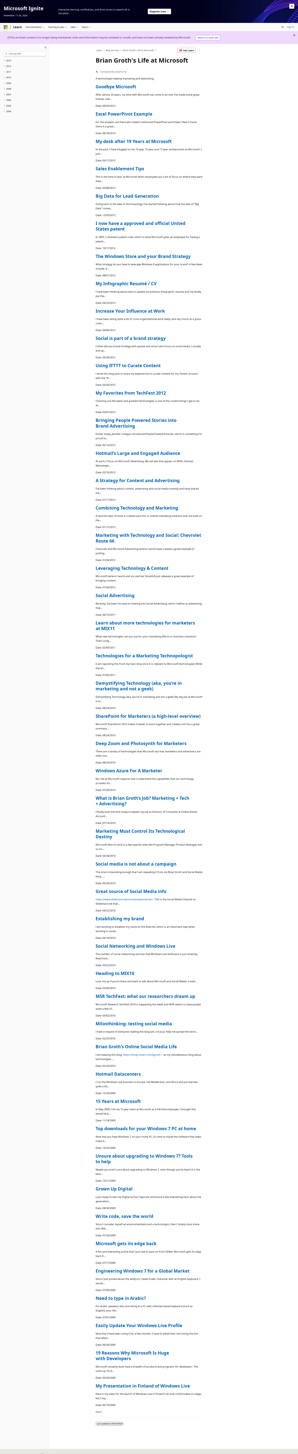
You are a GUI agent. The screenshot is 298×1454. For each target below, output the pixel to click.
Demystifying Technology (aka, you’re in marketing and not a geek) (139, 686)
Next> (99, 1412)
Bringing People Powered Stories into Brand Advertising (136, 423)
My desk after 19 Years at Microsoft (134, 141)
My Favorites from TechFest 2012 (131, 393)
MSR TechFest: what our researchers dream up (145, 996)
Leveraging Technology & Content (132, 568)
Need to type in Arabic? (121, 1298)
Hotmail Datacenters (118, 1074)
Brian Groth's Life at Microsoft (138, 50)
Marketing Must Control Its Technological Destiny (140, 834)
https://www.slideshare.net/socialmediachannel (124, 899)
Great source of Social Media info (131, 891)
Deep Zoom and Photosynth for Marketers (141, 743)
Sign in (290, 26)
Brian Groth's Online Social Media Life (136, 1046)
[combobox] (25, 53)
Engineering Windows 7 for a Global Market (143, 1271)
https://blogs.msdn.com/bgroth (141, 1054)
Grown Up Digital (114, 1189)
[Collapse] (45, 47)
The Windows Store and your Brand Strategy (143, 256)
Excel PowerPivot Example (124, 114)
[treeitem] (25, 60)
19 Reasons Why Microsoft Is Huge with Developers (132, 1355)
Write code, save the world (124, 1216)
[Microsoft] (6, 27)
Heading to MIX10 (115, 973)
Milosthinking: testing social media (134, 1024)
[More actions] (199, 50)
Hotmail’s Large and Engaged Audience (138, 453)
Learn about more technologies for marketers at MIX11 (145, 625)
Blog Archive (112, 50)
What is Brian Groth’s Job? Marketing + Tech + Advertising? (142, 801)
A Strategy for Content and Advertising (138, 480)
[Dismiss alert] (291, 6)
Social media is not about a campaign (136, 864)
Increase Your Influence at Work (130, 311)
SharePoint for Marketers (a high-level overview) (148, 716)
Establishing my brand (120, 919)
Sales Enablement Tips (120, 169)
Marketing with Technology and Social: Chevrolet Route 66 (148, 538)
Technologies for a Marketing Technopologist (144, 656)
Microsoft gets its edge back (126, 1243)
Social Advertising (115, 595)
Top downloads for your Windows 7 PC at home (146, 1128)
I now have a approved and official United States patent (140, 226)
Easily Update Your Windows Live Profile (139, 1325)
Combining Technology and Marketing (137, 508)
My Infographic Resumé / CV (126, 283)
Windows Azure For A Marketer (129, 771)
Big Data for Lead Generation (127, 196)
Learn (99, 50)
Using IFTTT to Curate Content (128, 365)
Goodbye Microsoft (116, 87)
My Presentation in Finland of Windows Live (143, 1386)
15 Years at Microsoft (118, 1101)
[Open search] (283, 27)
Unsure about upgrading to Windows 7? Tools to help (144, 1158)
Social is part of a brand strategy (131, 338)
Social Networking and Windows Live (135, 946)
